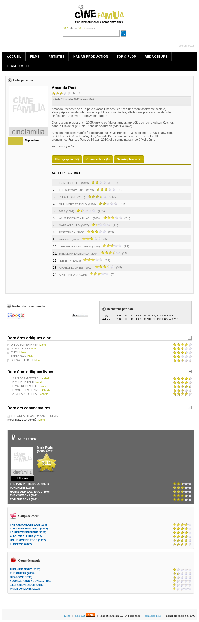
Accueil (14, 56)
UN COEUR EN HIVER (24, 344)
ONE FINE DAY (68, 274)
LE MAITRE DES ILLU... (25, 386)
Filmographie (64, 159)
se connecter (186, 45)
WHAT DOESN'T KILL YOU (75, 218)
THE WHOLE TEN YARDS (75, 246)
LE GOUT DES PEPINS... (26, 390)
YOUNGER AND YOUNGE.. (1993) (31, 580)
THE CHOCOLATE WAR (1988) (29, 524)
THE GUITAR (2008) (22, 573)
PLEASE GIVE (67, 197)
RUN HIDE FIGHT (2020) (25, 569)
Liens (67, 615)
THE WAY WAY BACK (72, 190)
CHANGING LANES (71, 267)
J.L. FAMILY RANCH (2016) (27, 584)
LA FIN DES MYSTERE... (26, 378)
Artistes (57, 56)
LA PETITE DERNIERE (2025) (28, 532)
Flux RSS (80, 615)
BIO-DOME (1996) (21, 577)
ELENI (14, 352)
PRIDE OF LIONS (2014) (25, 588)
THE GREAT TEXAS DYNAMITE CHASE (35, 415)
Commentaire (95, 159)
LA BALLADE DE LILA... (25, 393)
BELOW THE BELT (22, 360)
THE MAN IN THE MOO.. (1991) (29, 483)
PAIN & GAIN (18, 356)
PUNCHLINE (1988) (22, 487)
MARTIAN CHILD (69, 225)
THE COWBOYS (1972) (24, 495)
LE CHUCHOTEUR (22, 382)
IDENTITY (65, 260)
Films (35, 56)
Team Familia (18, 66)
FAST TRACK (67, 232)
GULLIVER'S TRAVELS (73, 204)
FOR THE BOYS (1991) (24, 499)
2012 (62, 211)
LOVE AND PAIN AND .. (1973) (29, 528)
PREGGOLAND (20, 348)
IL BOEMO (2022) (21, 544)
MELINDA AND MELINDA (74, 253)
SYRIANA (64, 239)
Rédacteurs (156, 56)
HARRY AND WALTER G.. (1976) (30, 491)
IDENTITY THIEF (69, 183)
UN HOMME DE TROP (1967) (28, 540)
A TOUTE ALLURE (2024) (26, 536)
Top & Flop (126, 56)
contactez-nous (153, 615)
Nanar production (90, 56)
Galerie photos (127, 159)
